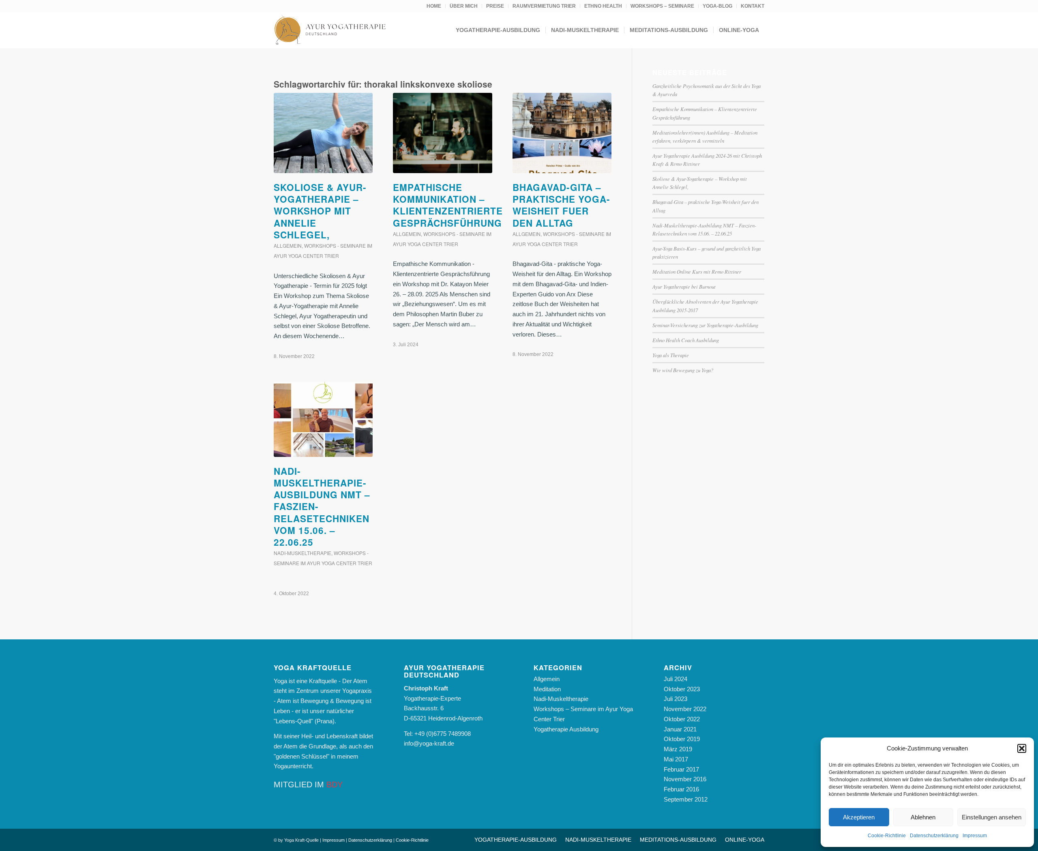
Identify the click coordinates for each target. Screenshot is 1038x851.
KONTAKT (752, 6)
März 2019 (678, 749)
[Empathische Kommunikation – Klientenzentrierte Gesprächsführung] (442, 133)
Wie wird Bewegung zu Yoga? (682, 370)
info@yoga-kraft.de (429, 743)
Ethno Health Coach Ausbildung (685, 340)
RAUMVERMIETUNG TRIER (544, 6)
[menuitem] (434, 6)
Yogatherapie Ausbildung (566, 729)
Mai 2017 (676, 759)
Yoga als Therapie (670, 355)
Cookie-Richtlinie (887, 835)
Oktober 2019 (682, 738)
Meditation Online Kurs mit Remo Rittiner (696, 271)
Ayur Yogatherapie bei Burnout (684, 286)
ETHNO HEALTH (603, 6)
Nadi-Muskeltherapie (302, 552)
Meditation (547, 689)
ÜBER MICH (464, 6)
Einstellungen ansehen (991, 817)
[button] (1022, 748)
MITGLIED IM (308, 784)
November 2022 (685, 708)
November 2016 (685, 779)
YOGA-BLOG (717, 6)
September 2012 (686, 799)
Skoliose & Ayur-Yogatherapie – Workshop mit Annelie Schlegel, (320, 211)
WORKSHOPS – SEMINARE (662, 6)
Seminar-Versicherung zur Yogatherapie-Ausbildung (705, 325)
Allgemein (288, 245)
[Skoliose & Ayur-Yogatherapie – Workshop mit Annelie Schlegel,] (323, 133)
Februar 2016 (681, 789)
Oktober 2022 (682, 719)
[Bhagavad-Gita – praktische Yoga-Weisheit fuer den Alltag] (562, 133)
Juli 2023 (675, 698)
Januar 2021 (680, 729)
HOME (434, 6)
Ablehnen (923, 817)
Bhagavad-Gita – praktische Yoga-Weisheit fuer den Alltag (561, 205)
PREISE (495, 6)
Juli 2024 (675, 678)
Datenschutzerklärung (934, 835)
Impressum (975, 835)
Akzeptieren (859, 817)
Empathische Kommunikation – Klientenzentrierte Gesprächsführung (449, 205)
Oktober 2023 (682, 689)
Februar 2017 (681, 769)
